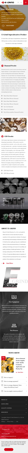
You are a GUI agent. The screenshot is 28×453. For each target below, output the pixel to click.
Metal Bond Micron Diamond (11, 98)
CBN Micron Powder (9, 173)
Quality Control (6, 408)
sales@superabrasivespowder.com (8, 436)
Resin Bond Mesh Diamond (10, 101)
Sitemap (3, 421)
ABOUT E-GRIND (8, 229)
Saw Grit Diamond (8, 106)
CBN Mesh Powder (8, 170)
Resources (4, 412)
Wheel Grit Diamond (9, 109)
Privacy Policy (10, 421)
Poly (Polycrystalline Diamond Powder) (13, 112)
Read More (10, 25)
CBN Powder (9, 136)
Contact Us (5, 429)
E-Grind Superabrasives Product (14, 35)
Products (4, 399)
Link (17, 421)
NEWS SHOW (14, 353)
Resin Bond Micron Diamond (11, 104)
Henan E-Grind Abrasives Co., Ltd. (14, 417)
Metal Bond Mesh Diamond (10, 95)
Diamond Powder (10, 66)
